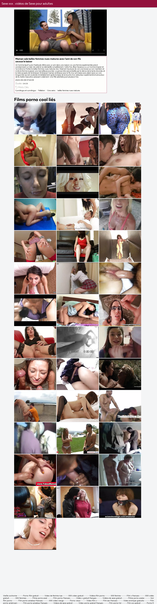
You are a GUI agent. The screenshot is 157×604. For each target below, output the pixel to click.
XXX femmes (20, 598)
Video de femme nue (53, 596)
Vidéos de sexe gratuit (112, 598)
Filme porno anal (40, 598)
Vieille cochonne (10, 596)
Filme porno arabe (136, 598)
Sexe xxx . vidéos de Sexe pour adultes (27, 3)
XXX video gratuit (76, 596)
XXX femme (116, 596)
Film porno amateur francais (30, 601)
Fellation (41, 90)
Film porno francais (61, 598)
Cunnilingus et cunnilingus (25, 90)
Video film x (92, 601)
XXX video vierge (56, 601)
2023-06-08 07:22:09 (24, 80)
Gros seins (51, 90)
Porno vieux (75, 601)
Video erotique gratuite (133, 601)
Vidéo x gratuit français (86, 598)
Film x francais (133, 596)
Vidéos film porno (97, 596)
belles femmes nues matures (69, 90)
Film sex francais (110, 601)
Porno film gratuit (31, 596)
